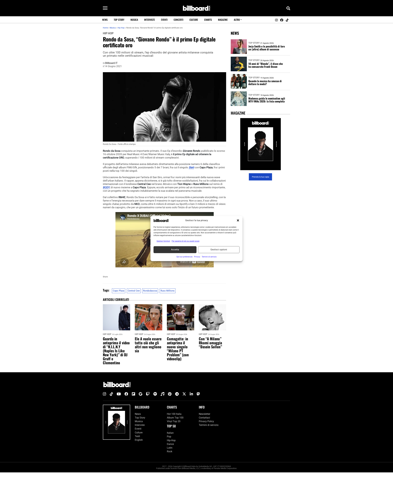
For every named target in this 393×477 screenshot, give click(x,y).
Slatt (191, 167)
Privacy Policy (206, 421)
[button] (237, 220)
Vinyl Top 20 (173, 421)
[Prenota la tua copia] (260, 144)
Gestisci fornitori (163, 241)
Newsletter (204, 413)
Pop (169, 436)
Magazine (223, 20)
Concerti (178, 20)
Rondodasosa (150, 290)
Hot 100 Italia (174, 413)
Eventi (164, 20)
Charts (208, 20)
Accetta (175, 249)
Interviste (149, 20)
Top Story (119, 20)
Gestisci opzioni (218, 249)
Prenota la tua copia (260, 177)
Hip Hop (108, 33)
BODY (106, 187)
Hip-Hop (171, 440)
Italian (170, 432)
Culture (193, 20)
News (105, 20)
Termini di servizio (208, 425)
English (139, 439)
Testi (137, 436)
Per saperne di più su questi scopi (185, 241)
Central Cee (134, 290)
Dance (170, 444)
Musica (134, 20)
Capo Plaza (118, 290)
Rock (169, 451)
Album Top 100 (175, 417)
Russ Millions (168, 290)
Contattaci (204, 417)
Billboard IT (111, 63)
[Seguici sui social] (276, 20)
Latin (169, 447)
